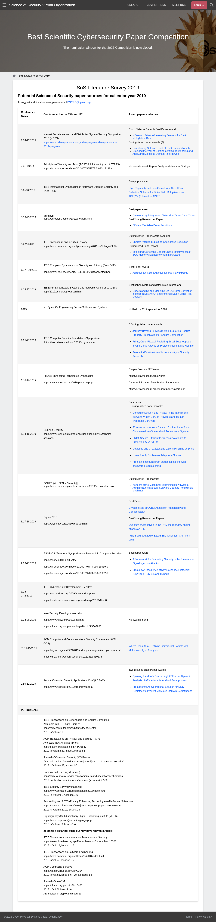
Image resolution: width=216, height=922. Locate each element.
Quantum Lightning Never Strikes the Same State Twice (164, 215)
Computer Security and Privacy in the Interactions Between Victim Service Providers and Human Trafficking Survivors (160, 416)
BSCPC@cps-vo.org (79, 102)
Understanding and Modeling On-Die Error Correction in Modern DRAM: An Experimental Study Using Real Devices (162, 294)
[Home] (14, 75)
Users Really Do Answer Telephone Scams (157, 455)
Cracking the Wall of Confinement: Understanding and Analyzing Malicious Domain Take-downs (163, 152)
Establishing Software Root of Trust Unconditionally (161, 148)
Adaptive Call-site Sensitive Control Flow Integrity (160, 273)
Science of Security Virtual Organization (42, 5)
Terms (189, 916)
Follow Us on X (203, 916)
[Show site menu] (4, 5)
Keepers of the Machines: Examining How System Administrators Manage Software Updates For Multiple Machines (163, 488)
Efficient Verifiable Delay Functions (152, 225)
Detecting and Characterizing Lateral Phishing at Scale (163, 448)
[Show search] (211, 5)
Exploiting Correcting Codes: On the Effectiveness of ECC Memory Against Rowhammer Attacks (162, 253)
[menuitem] (133, 5)
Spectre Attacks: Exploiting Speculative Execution (160, 242)
